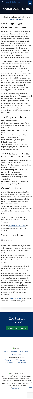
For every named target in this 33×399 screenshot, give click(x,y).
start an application (17, 328)
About (6, 351)
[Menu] (30, 3)
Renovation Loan (16, 19)
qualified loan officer (15, 298)
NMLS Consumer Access (19, 375)
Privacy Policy (24, 351)
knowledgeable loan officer (17, 226)
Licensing (14, 351)
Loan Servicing (16, 354)
